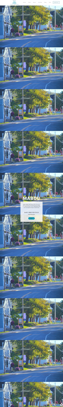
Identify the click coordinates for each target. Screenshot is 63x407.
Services (40, 2)
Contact (56, 2)
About (34, 2)
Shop (29, 2)
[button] (31, 218)
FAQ (50, 2)
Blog (45, 2)
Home (24, 2)
